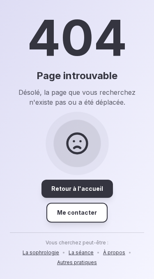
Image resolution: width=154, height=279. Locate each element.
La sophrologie (41, 252)
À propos (114, 252)
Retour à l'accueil (77, 188)
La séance (81, 252)
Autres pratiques (77, 262)
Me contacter (77, 212)
